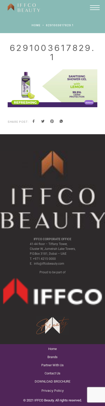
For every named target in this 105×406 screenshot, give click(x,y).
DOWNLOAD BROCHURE (52, 381)
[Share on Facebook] (33, 122)
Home (52, 349)
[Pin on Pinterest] (52, 122)
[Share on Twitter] (42, 122)
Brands (52, 357)
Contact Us (52, 373)
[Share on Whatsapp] (61, 122)
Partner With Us (52, 365)
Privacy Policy (53, 390)
